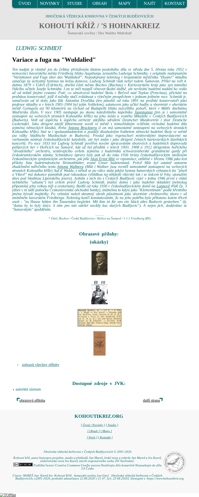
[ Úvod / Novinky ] (93, 425)
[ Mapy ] (106, 431)
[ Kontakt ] (105, 437)
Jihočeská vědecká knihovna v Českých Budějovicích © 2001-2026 (87, 451)
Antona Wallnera (70, 167)
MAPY (124, 3)
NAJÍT (149, 3)
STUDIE (74, 3)
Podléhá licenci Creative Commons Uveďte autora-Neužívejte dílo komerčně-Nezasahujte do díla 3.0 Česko (97, 467)
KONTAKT (175, 3)
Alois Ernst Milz (102, 159)
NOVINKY (49, 3)
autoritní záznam (28, 389)
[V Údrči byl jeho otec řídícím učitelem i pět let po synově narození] (99, 318)
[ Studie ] (112, 425)
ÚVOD (24, 3)
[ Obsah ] (93, 431)
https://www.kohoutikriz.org (165, 478)
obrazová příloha (32, 400)
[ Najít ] (92, 437)
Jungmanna (143, 112)
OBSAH (99, 3)
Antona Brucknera (82, 128)
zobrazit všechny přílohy (40, 365)
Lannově (163, 186)
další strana (151, 400)
